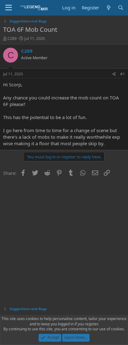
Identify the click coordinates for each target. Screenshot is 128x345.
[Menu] (8, 8)
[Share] (114, 74)
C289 (11, 38)
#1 (122, 74)
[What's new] (108, 7)
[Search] (121, 7)
